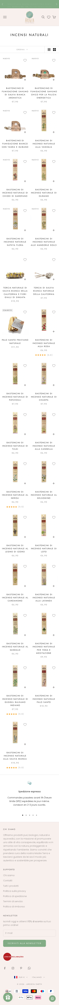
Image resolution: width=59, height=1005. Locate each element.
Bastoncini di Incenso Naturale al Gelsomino (44, 495)
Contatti (7, 880)
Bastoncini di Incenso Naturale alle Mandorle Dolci (44, 242)
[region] (29, 795)
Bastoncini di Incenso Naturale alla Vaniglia (44, 143)
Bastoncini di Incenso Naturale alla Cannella (44, 445)
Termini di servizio (13, 901)
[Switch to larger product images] (49, 49)
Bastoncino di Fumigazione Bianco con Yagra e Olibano (15, 143)
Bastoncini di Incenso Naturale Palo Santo (44, 699)
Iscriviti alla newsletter (24, 943)
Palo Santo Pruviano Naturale (15, 342)
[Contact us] (52, 998)
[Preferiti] (48, 17)
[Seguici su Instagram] (12, 968)
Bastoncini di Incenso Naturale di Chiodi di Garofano (15, 192)
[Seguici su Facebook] (4, 968)
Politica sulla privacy (14, 891)
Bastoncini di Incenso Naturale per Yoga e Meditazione (44, 648)
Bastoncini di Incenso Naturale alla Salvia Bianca (15, 755)
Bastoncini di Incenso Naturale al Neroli (15, 495)
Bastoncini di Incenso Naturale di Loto (44, 548)
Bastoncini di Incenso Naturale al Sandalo (15, 646)
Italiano (37, 977)
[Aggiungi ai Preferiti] (25, 60)
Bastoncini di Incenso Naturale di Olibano (44, 192)
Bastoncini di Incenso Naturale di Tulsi (15, 445)
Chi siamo (9, 875)
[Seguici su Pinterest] (21, 968)
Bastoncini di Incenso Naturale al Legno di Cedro (15, 548)
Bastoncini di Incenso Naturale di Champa (44, 396)
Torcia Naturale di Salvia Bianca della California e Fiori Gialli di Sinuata (15, 292)
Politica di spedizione (15, 896)
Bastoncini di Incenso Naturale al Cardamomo (15, 597)
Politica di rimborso (14, 906)
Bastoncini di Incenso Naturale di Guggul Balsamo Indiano (15, 700)
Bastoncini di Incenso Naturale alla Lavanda (44, 597)
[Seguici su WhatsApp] (29, 968)
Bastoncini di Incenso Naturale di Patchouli (15, 396)
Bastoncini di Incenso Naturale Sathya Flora (15, 242)
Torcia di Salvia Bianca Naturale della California (43, 291)
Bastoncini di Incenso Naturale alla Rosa (44, 343)
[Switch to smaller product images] (54, 49)
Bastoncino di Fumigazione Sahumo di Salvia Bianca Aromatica (15, 93)
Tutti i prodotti (11, 885)
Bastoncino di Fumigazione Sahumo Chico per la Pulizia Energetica (44, 93)
